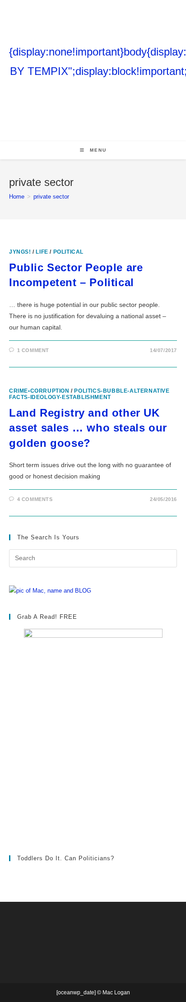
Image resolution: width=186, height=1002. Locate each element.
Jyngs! (20, 252)
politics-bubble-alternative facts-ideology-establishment (89, 394)
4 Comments (35, 499)
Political (68, 252)
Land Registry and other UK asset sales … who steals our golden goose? (88, 428)
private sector (51, 196)
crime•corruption (39, 391)
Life (42, 252)
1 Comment (33, 350)
